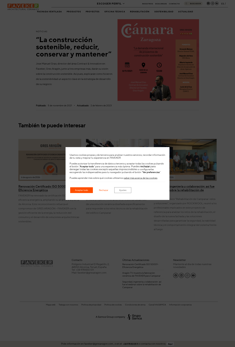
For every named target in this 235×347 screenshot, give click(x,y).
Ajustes (122, 190)
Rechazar (103, 190)
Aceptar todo (81, 190)
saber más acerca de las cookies (140, 178)
